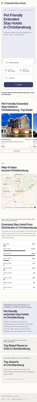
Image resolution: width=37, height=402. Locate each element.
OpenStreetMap (29, 207)
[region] (19, 191)
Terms (8, 399)
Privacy (3, 399)
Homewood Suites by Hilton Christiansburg (13, 141)
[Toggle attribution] (35, 207)
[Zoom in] (34, 176)
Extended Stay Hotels (15, 3)
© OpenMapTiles (16, 207)
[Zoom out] (34, 179)
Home (5, 10)
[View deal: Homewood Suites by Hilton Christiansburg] (16, 125)
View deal (17, 151)
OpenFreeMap (8, 207)
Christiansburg (12, 10)
